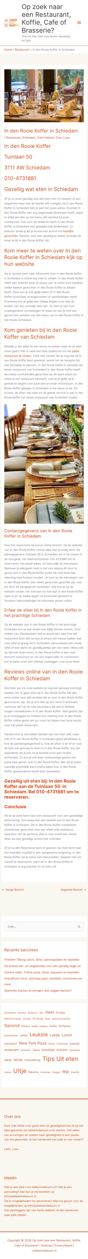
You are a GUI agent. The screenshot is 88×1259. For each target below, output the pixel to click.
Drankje (60, 1012)
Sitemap (46, 1245)
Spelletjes (74, 1050)
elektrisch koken (12, 1018)
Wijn (65, 1072)
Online (51, 1043)
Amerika (22, 1012)
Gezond (11, 1025)
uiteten (7, 1072)
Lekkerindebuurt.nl (44, 1250)
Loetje (55, 1035)
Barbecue (33, 1012)
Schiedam (28, 137)
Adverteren (10, 1012)
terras (18, 1060)
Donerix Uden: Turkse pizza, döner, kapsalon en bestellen (41, 972)
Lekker (24, 1035)
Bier (41, 1012)
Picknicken (62, 1043)
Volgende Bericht (73, 889)
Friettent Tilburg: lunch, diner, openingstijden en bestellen (42, 959)
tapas (8, 1060)
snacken (62, 1049)
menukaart (10, 1043)
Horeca (25, 1026)
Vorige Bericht (13, 889)
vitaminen (45, 1072)
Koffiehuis (65, 1026)
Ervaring (38, 1018)
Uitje (19, 1070)
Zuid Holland (45, 137)
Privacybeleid (63, 1245)
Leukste (39, 1035)
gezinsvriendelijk (61, 1018)
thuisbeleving (32, 1060)
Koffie (53, 1026)
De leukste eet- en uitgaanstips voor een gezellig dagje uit (42, 966)
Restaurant (13, 137)
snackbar (48, 1050)
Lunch (67, 1035)
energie (27, 1018)
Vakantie (33, 1072)
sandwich (26, 1050)
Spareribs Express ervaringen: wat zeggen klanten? (38, 990)
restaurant (11, 1050)
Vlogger (56, 1072)
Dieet (49, 1012)
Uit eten (67, 1058)
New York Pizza (32, 1043)
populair (75, 1043)
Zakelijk (75, 1072)
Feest (47, 1018)
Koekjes (43, 1026)
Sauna (36, 1049)
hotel (35, 1026)
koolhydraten (11, 1035)
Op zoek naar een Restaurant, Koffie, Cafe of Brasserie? (46, 18)
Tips (48, 1058)
